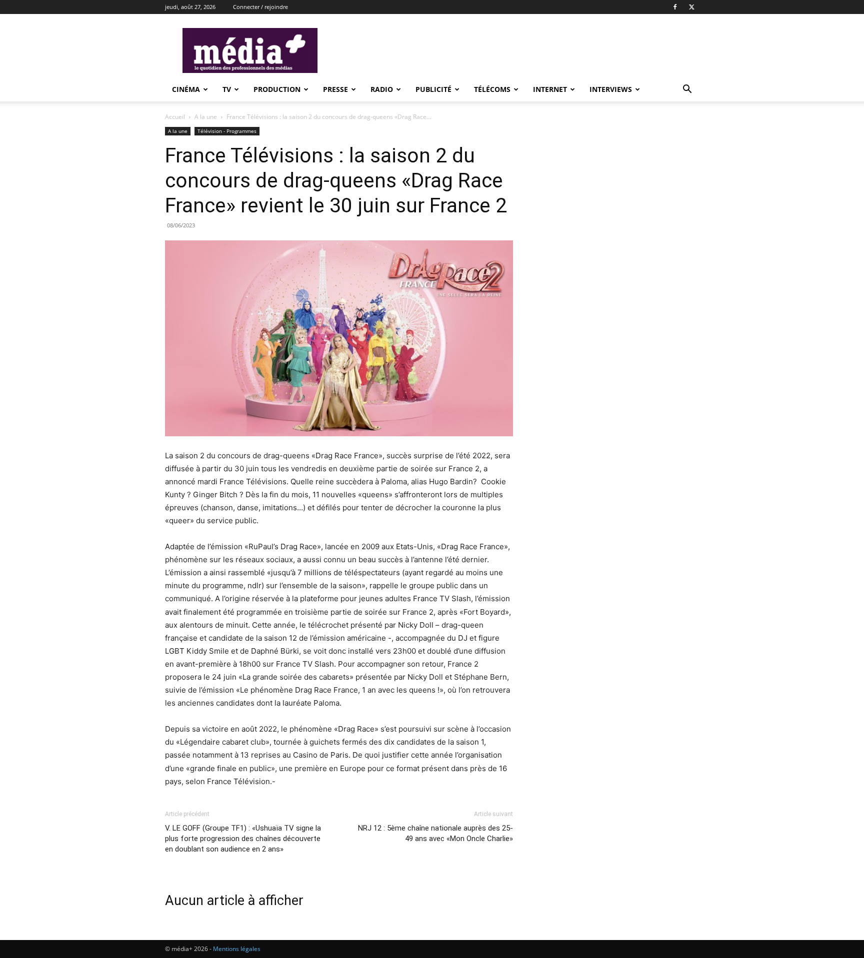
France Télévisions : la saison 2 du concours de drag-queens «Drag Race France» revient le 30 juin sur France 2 (336, 180)
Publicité (434, 89)
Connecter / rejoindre (260, 6)
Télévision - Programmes (227, 130)
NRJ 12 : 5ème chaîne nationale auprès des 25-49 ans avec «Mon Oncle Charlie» (435, 833)
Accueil (175, 116)
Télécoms (492, 89)
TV (226, 89)
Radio (381, 89)
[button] (687, 90)
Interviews (611, 89)
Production (277, 89)
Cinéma (186, 89)
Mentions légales (236, 949)
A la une (205, 116)
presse (335, 89)
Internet (550, 89)
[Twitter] (691, 7)
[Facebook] (675, 7)
